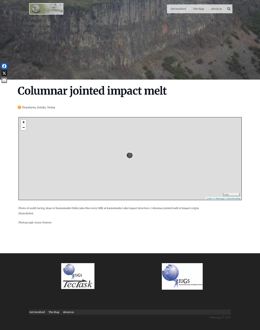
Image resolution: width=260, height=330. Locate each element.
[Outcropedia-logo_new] (46, 9)
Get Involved (37, 312)
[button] (228, 8)
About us (68, 312)
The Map (53, 312)
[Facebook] (4, 66)
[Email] (4, 80)
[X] (4, 73)
